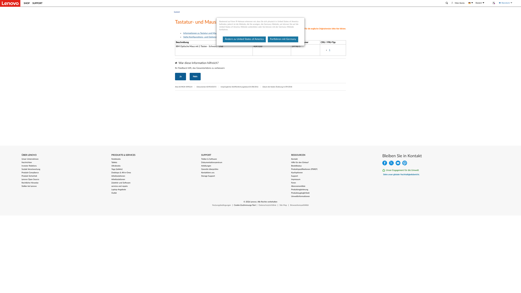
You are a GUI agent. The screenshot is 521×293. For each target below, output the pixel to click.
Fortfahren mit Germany (283, 39)
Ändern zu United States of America (244, 39)
